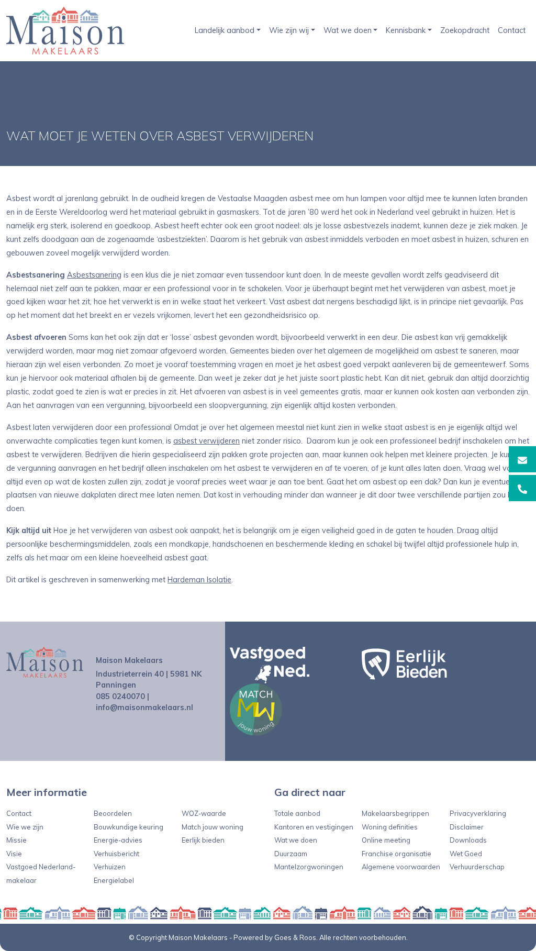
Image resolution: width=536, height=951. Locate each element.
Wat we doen (347, 30)
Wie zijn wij (289, 30)
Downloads (468, 840)
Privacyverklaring (478, 813)
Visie (14, 853)
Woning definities (390, 827)
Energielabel (114, 880)
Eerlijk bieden (203, 840)
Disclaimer (467, 827)
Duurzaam (290, 853)
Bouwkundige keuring (128, 827)
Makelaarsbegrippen (395, 813)
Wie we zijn (24, 827)
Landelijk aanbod (224, 30)
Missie (16, 840)
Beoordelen (113, 813)
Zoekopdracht (464, 30)
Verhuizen (110, 866)
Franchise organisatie (396, 853)
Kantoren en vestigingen (313, 827)
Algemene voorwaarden (401, 866)
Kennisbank (406, 30)
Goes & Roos (295, 937)
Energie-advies (118, 840)
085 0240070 (120, 696)
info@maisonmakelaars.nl (144, 707)
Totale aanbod (297, 813)
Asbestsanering (94, 275)
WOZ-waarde (204, 813)
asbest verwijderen (206, 441)
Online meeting (386, 840)
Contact (512, 30)
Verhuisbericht (116, 853)
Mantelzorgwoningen (308, 866)
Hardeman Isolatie (199, 579)
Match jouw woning (212, 827)
